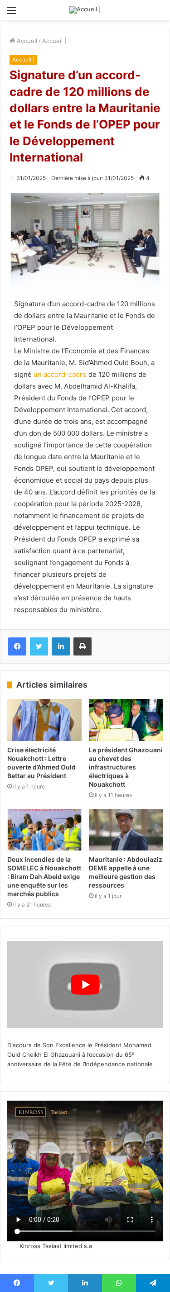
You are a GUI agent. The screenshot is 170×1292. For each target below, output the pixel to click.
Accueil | (54, 40)
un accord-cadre (59, 374)
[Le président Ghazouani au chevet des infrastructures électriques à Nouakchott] (126, 720)
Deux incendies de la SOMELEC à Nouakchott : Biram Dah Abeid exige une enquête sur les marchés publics (44, 876)
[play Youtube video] (85, 984)
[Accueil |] (85, 10)
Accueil (26, 40)
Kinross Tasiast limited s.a (55, 1245)
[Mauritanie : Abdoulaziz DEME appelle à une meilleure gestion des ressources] (126, 829)
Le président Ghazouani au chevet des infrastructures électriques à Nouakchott (126, 767)
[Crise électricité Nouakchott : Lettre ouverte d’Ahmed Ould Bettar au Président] (44, 720)
